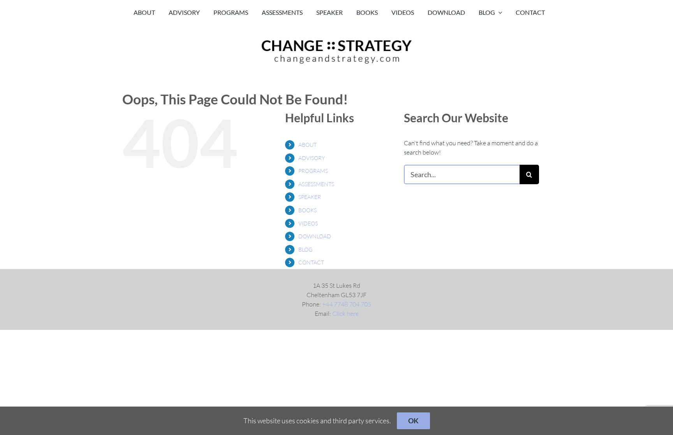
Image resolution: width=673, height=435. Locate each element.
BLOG (305, 249)
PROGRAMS (313, 170)
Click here (345, 313)
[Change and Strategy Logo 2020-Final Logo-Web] (336, 40)
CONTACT (311, 262)
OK (413, 420)
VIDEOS (308, 223)
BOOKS (307, 210)
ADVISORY (311, 158)
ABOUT (307, 144)
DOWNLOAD (314, 236)
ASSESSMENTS (316, 184)
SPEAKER (309, 197)
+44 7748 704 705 (346, 304)
